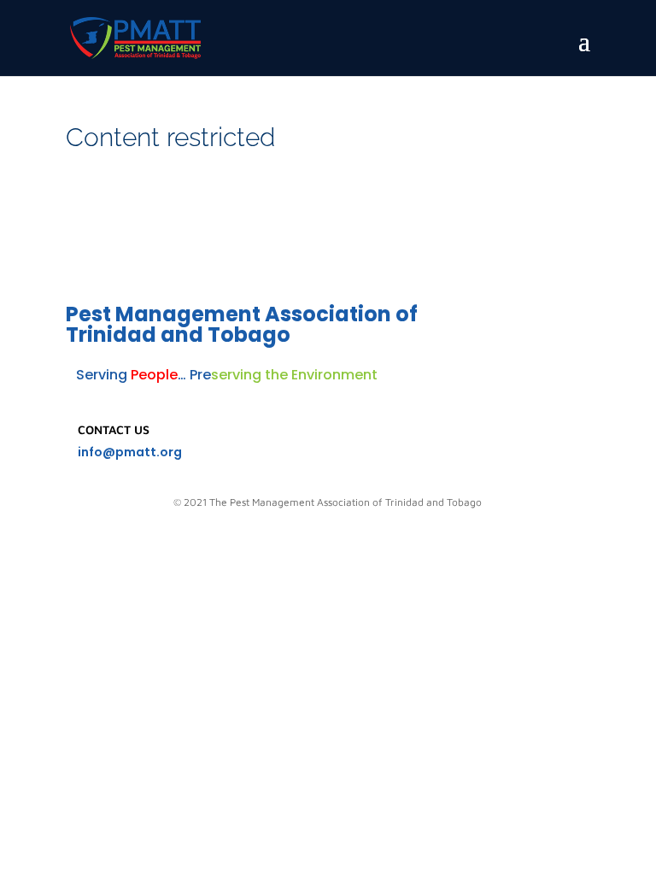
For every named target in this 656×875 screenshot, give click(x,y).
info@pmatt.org (130, 452)
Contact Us (113, 429)
